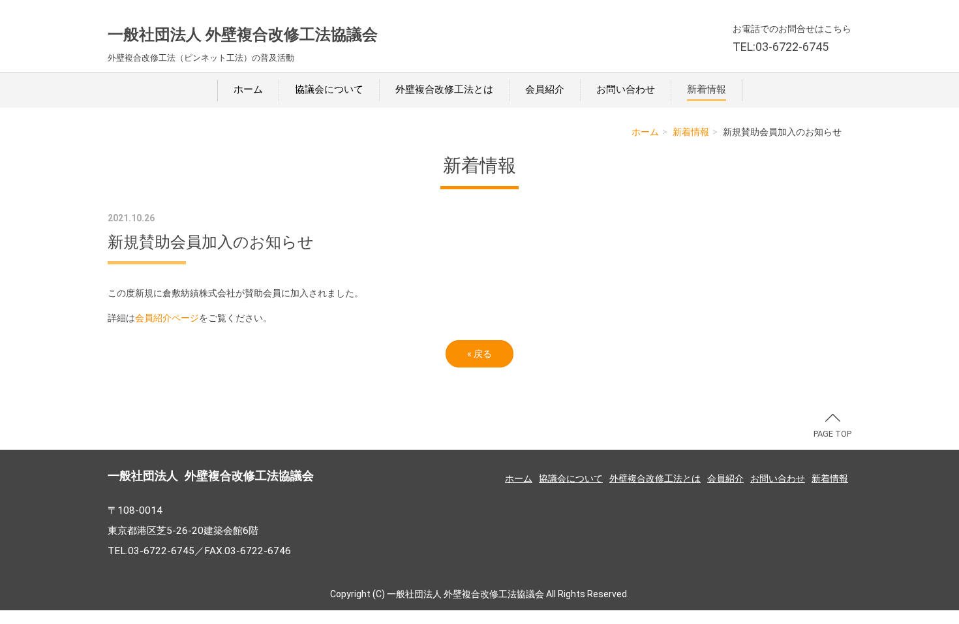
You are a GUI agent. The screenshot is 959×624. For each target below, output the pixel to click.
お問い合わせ (625, 89)
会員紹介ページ (167, 318)
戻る (479, 354)
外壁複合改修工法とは (444, 89)
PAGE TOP (832, 434)
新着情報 (706, 89)
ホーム (248, 89)
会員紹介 (544, 89)
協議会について (329, 89)
